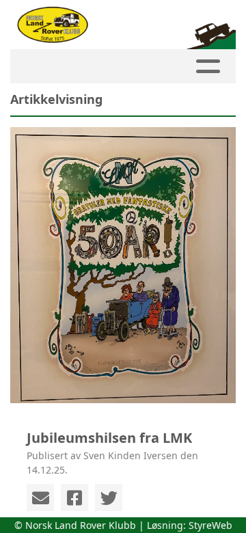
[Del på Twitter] (108, 497)
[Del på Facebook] (74, 497)
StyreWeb (210, 525)
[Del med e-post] (40, 497)
